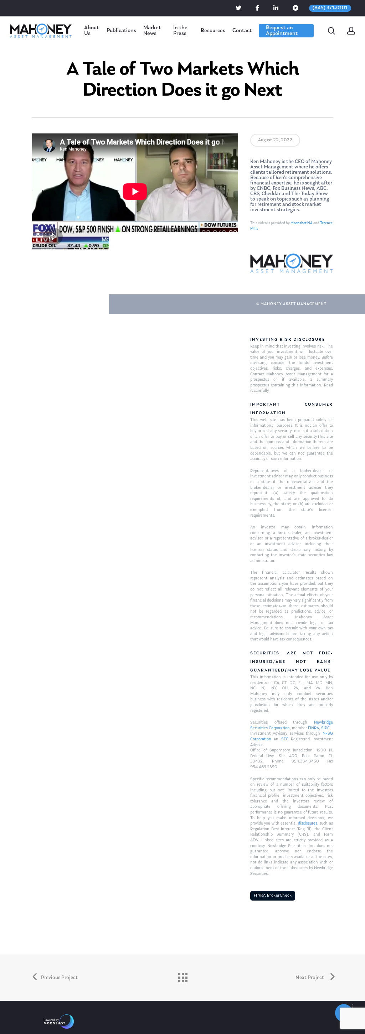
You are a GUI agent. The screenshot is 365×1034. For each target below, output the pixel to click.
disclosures (307, 823)
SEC (284, 739)
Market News (152, 30)
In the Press (180, 30)
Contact (242, 31)
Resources (213, 31)
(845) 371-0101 (330, 8)
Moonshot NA (302, 223)
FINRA (313, 728)
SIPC (325, 728)
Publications (121, 31)
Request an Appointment (282, 30)
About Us (91, 30)
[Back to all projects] (182, 976)
